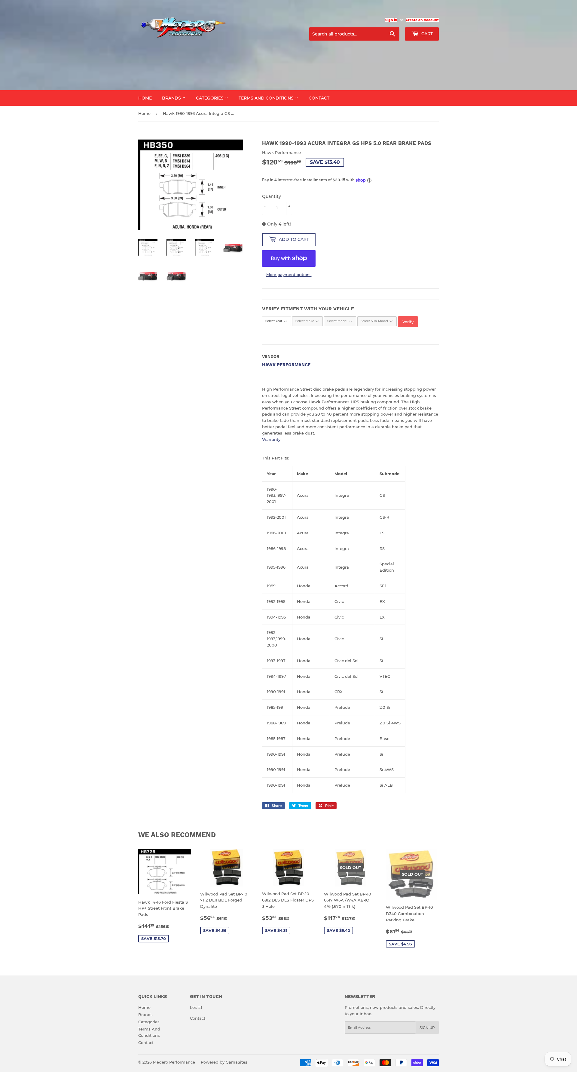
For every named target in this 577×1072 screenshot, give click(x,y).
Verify (408, 321)
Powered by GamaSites (224, 1062)
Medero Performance (174, 1062)
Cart (426, 33)
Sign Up (427, 1027)
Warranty (271, 439)
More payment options (289, 274)
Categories (210, 98)
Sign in (391, 20)
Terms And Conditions (267, 98)
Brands (172, 98)
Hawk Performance (286, 364)
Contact (319, 98)
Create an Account (422, 20)
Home (145, 98)
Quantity (271, 196)
